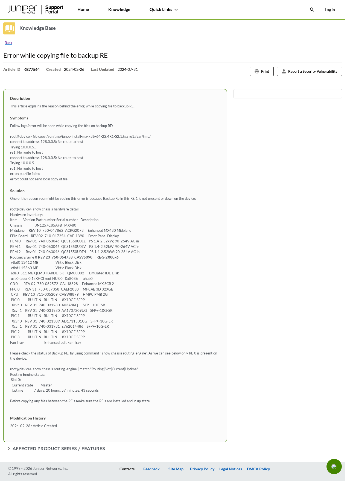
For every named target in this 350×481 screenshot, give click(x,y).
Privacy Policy (202, 469)
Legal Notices (230, 469)
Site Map (175, 469)
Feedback (151, 469)
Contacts (127, 469)
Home (83, 9)
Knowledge (119, 9)
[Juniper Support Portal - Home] (35, 9)
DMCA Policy (258, 469)
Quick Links (161, 9)
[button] (334, 466)
